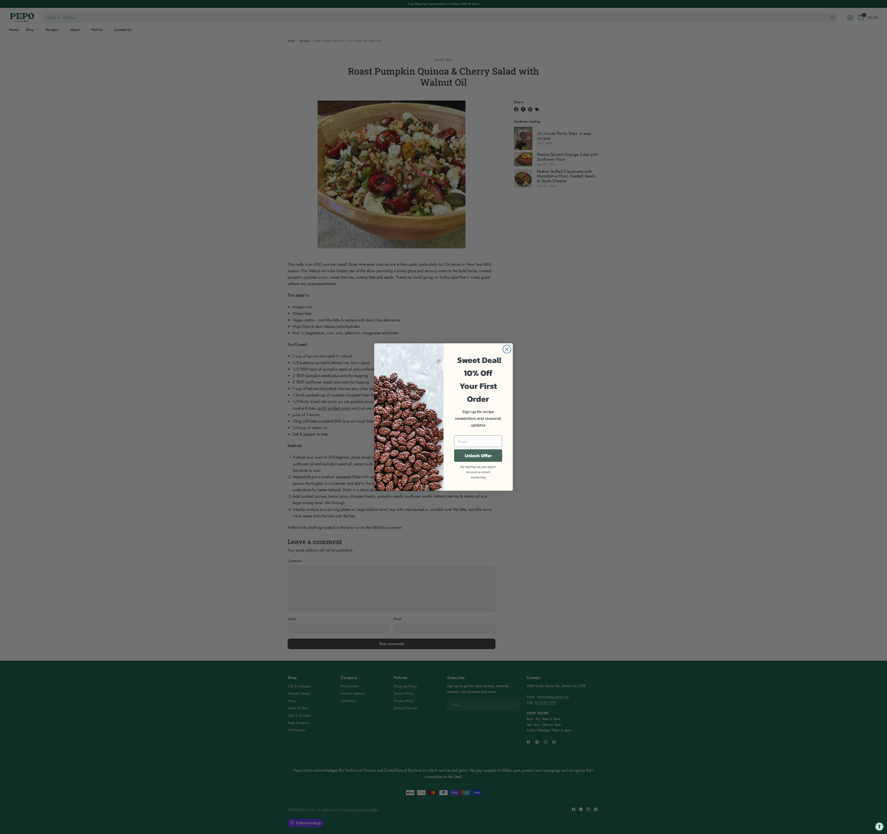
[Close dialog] (507, 349)
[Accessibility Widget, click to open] (879, 826)
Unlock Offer (478, 455)
